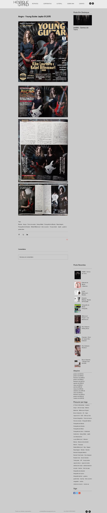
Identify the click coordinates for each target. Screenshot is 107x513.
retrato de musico (78, 484)
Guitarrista (76, 434)
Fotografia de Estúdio (24, 227)
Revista (87, 449)
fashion (80, 468)
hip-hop (82, 478)
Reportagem (60, 224)
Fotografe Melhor (86, 421)
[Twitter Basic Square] (77, 493)
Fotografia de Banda (50, 224)
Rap (85, 447)
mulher (81, 481)
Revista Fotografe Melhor (80, 452)
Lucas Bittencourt (78, 439)
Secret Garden (85, 457)
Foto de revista (32, 224)
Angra (24, 224)
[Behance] (90, 3)
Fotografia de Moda (78, 428)
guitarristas (21, 229)
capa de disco (77, 463)
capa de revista (86, 463)
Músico (75, 444)
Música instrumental (83, 442)
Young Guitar (53, 227)
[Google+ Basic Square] (79, 493)
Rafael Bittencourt (35, 227)
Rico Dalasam (88, 455)
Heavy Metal (40, 224)
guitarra (64, 227)
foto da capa (86, 468)
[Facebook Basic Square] (74, 493)
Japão (59, 227)
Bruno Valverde (77, 413)
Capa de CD (76, 415)
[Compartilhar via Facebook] (19, 234)
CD (83, 413)
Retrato (20, 224)
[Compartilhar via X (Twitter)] (23, 234)
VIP (81, 460)
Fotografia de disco (78, 431)
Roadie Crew (76, 457)
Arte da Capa (81, 407)
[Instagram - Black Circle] (93, 3)
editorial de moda (77, 465)
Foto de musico (88, 418)
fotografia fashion (77, 476)
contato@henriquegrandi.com (47, 511)
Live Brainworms (77, 436)
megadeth (76, 481)
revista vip (86, 484)
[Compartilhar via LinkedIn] (27, 234)
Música (75, 442)
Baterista (75, 410)
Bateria (87, 407)
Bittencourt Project (84, 410)
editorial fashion (87, 465)
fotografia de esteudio (79, 471)
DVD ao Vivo (87, 415)
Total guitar (76, 460)
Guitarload (87, 431)
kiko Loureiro (45, 227)
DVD (82, 415)
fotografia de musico (78, 473)
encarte (75, 468)
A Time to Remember (78, 405)
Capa (86, 413)
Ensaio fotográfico (78, 418)
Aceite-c (87, 405)
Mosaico (86, 439)
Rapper (88, 447)
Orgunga (80, 444)
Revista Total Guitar (78, 455)
